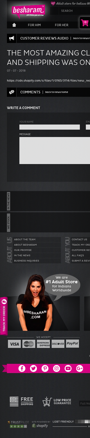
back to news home (56, 92)
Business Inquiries (26, 260)
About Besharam (25, 244)
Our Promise (23, 250)
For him (34, 25)
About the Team (25, 239)
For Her (61, 25)
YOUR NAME (26, 121)
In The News (22, 255)
